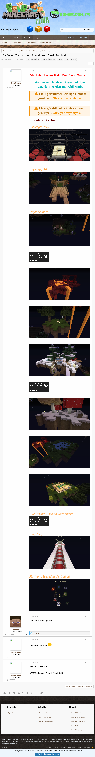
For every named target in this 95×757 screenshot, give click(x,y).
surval (66, 59)
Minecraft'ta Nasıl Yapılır (78, 721)
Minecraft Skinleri (76, 725)
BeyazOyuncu (7, 59)
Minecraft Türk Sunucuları (78, 713)
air (39, 59)
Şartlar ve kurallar (60, 747)
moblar (60, 59)
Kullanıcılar (17, 43)
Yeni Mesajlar (31, 43)
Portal (16, 38)
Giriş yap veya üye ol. (67, 98)
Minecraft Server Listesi (78, 717)
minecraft (52, 59)
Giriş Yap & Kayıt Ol (9, 30)
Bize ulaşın (49, 747)
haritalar (44, 59)
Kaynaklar (39, 38)
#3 (89, 640)
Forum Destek (47, 741)
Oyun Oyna (11, 713)
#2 (89, 617)
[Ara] (91, 37)
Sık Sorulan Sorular (45, 717)
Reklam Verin (53, 38)
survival (73, 59)
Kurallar (5, 43)
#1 (89, 70)
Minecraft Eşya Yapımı (77, 730)
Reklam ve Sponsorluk (46, 721)
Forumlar (27, 38)
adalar (33, 59)
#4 (89, 662)
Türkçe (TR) (7, 747)
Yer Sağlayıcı (49, 739)
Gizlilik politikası (71, 747)
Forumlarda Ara (46, 43)
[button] (21, 38)
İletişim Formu (64, 741)
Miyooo (16, 629)
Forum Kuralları (43, 713)
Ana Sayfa (7, 38)
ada (28, 59)
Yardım (80, 747)
